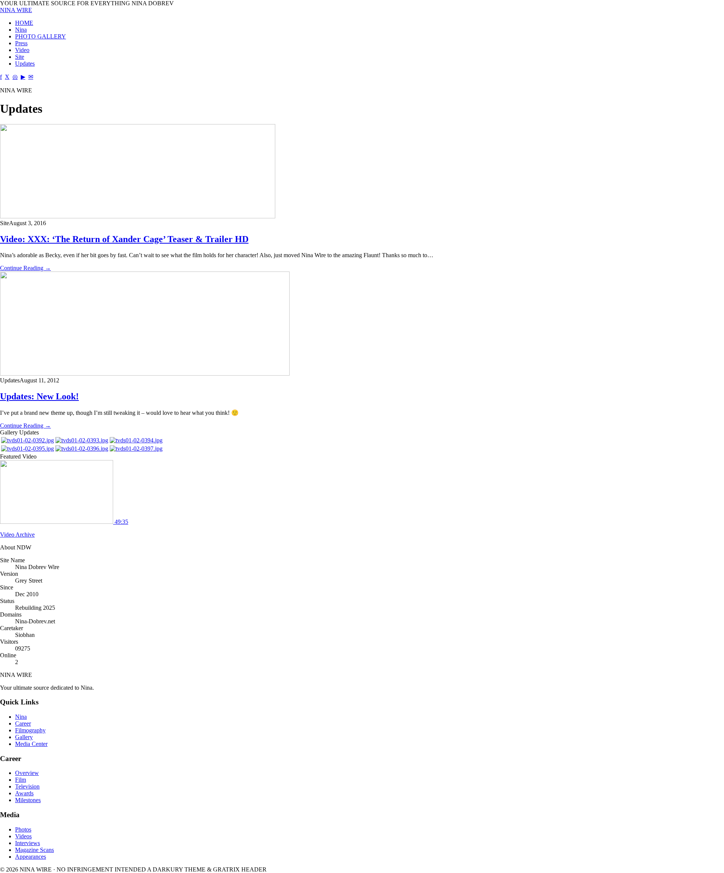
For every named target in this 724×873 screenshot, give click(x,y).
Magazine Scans (34, 850)
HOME (24, 23)
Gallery (24, 737)
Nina (21, 29)
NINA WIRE (16, 10)
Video (22, 50)
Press (21, 43)
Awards (24, 793)
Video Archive (17, 534)
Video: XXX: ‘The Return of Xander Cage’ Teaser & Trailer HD (124, 239)
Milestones (28, 800)
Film (20, 779)
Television (27, 786)
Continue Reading (25, 268)
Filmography (30, 730)
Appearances (30, 856)
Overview (27, 773)
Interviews (27, 843)
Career (23, 723)
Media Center (31, 744)
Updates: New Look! (39, 396)
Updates (25, 63)
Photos (23, 829)
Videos (23, 836)
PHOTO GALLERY (40, 36)
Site (19, 57)
